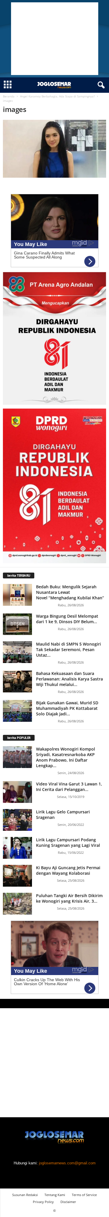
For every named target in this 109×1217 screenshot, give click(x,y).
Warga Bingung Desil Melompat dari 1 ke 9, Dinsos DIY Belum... (67, 618)
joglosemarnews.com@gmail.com (67, 1163)
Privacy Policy (43, 1202)
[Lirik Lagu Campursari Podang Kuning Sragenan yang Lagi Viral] (17, 848)
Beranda (9, 96)
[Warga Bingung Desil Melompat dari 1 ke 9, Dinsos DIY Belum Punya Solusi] (17, 624)
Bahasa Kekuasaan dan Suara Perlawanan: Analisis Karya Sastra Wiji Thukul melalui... (69, 679)
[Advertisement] (54, 38)
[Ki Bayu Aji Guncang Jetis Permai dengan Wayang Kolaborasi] (17, 876)
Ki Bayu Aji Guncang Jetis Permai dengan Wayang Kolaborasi (68, 870)
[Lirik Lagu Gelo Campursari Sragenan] (17, 820)
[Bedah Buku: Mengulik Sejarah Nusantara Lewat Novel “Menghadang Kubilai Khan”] (17, 595)
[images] (54, 149)
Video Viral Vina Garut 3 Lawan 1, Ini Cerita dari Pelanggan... (69, 786)
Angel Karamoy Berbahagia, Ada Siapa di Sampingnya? (57, 96)
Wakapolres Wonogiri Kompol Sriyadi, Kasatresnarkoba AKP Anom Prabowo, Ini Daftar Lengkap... (65, 757)
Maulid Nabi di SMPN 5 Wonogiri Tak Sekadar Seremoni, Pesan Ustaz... (68, 649)
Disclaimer (68, 1202)
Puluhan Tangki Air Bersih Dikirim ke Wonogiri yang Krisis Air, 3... (69, 898)
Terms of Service (84, 1195)
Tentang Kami (54, 1195)
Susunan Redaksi (25, 1195)
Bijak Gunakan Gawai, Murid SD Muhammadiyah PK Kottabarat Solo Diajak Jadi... (67, 708)
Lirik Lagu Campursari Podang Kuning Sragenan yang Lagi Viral (68, 842)
